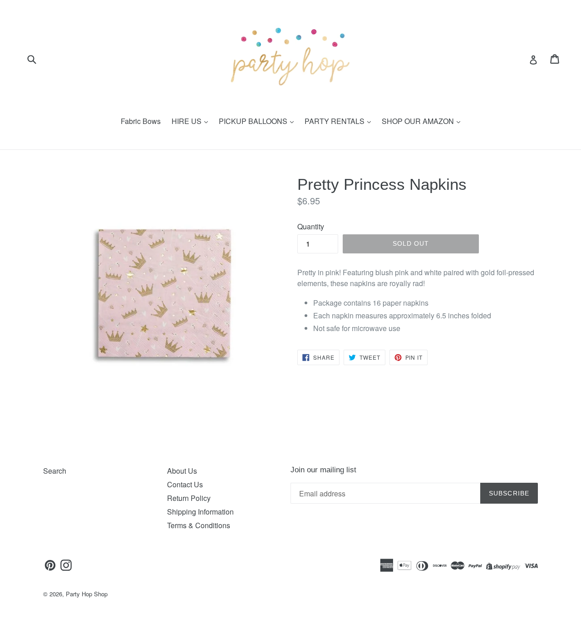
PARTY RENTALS (335, 121)
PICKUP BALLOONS (254, 121)
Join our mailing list (323, 470)
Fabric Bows (141, 121)
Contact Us (185, 484)
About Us (182, 471)
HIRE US (187, 121)
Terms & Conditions (198, 525)
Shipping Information (200, 511)
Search (54, 471)
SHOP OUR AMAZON (419, 121)
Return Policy (189, 498)
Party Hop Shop (87, 593)
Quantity (310, 226)
